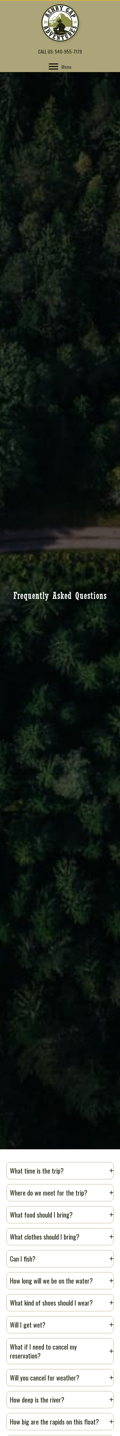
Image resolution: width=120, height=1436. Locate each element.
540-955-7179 (68, 51)
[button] (60, 1170)
